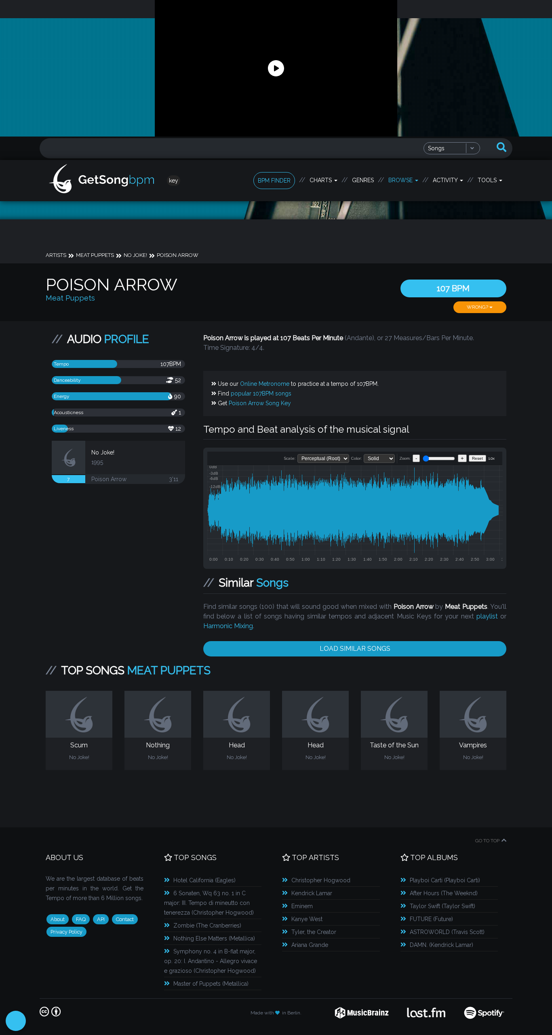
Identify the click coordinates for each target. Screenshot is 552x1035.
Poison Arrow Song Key (260, 403)
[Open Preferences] (16, 1021)
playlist (487, 616)
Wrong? (478, 307)
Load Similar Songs (355, 648)
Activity (446, 180)
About (58, 919)
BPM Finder (274, 180)
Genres (363, 180)
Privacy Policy (66, 932)
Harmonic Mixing (228, 626)
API (101, 919)
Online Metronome (264, 384)
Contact (125, 919)
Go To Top (487, 841)
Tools (488, 180)
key (173, 180)
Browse (401, 180)
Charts (321, 180)
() (204, 880)
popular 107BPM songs (261, 393)
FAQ (81, 919)
